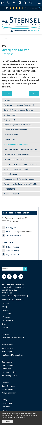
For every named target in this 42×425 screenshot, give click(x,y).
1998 (8, 93)
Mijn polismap (12, 254)
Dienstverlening (8, 365)
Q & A (4, 324)
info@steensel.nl (13, 235)
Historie (6, 39)
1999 (32, 93)
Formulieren (6, 369)
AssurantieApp (12, 250)
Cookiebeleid (7, 403)
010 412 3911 (12, 228)
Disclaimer (6, 406)
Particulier (5, 310)
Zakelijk (4, 307)
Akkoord (7, 422)
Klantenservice (7, 320)
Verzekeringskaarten (9, 375)
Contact (5, 327)
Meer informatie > (19, 417)
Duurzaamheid (7, 313)
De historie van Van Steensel (13, 338)
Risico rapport (7, 351)
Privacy (4, 410)
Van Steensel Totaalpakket (12, 355)
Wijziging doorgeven (10, 393)
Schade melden (12, 247)
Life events (6, 317)
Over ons (5, 303)
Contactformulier (8, 386)
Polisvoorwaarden (9, 372)
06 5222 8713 (12, 231)
